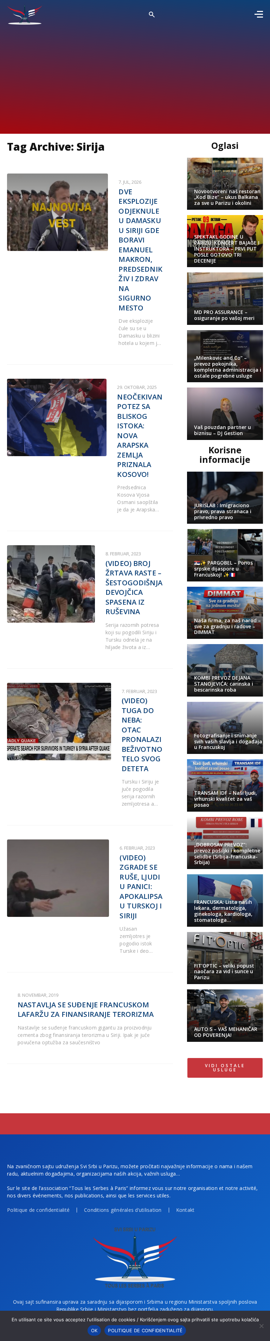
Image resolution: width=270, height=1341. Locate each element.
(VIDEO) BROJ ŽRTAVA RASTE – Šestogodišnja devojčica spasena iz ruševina (133, 588)
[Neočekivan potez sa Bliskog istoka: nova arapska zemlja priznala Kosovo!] (57, 417)
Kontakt (185, 1210)
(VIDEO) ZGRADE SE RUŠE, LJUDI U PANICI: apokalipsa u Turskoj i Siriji (141, 886)
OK (94, 1330)
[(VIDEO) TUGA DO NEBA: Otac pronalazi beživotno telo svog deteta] (59, 721)
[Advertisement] (135, 77)
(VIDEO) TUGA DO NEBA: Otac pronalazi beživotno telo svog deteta (142, 734)
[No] (261, 1325)
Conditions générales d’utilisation (123, 1210)
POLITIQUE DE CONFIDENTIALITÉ (145, 1330)
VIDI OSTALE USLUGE (225, 1068)
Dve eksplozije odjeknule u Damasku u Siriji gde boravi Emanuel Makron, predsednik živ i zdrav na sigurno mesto (140, 250)
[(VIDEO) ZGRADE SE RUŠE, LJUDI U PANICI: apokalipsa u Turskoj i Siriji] (58, 878)
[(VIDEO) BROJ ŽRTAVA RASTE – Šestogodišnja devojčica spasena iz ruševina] (51, 584)
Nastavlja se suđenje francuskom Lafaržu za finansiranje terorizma (86, 1009)
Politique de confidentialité (38, 1210)
